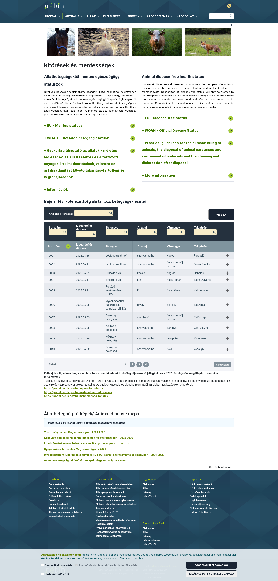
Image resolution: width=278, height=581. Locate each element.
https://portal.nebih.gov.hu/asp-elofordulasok (73, 388)
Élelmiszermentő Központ (203, 508)
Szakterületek (104, 479)
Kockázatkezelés (105, 516)
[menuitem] (53, 16)
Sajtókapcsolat (198, 496)
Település (200, 246)
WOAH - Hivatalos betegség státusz (78, 138)
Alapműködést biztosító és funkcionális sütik (107, 565)
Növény (147, 492)
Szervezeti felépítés (59, 488)
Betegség (112, 246)
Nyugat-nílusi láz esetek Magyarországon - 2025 (75, 449)
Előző (52, 364)
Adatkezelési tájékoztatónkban (61, 554)
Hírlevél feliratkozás (200, 512)
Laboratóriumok (151, 540)
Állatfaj (142, 246)
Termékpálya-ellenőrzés (109, 535)
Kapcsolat (196, 479)
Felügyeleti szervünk (60, 496)
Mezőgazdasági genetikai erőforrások (116, 520)
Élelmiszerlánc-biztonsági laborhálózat (116, 504)
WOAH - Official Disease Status (172, 130)
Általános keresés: (61, 213)
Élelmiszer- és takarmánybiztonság (115, 500)
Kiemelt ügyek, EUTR (107, 512)
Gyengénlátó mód (229, 6)
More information (160, 175)
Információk (57, 189)
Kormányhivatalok (200, 492)
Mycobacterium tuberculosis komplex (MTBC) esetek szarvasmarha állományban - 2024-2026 (104, 455)
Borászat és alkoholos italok (111, 496)
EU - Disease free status (166, 118)
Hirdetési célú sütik (57, 574)
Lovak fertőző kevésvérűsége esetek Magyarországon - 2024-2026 (86, 443)
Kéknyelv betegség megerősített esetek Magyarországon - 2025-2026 (88, 437)
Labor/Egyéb (149, 496)
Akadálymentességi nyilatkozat (66, 512)
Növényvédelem (104, 524)
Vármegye (173, 246)
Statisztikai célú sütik (58, 565)
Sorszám (54, 246)
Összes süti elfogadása (211, 565)
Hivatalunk (55, 479)
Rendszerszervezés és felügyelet (114, 532)
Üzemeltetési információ (62, 516)
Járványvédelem (105, 508)
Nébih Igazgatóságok (201, 484)
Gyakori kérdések (154, 523)
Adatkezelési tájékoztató (62, 508)
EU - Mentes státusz (65, 125)
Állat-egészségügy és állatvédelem (114, 484)
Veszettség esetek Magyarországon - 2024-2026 (74, 432)
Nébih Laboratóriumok (202, 488)
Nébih (99, 6)
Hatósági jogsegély (200, 504)
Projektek (54, 500)
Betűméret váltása (231, 25)
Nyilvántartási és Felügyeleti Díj (113, 528)
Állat (145, 488)
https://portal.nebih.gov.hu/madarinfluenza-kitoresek (78, 392)
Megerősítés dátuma (84, 246)
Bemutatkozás (56, 484)
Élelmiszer (148, 484)
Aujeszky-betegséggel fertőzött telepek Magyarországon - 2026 (85, 460)
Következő (222, 364)
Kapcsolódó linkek (59, 504)
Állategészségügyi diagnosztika (113, 488)
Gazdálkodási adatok (60, 492)
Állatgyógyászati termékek (110, 492)
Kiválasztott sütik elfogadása (211, 573)
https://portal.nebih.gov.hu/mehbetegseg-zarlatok (76, 396)
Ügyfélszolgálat (198, 500)
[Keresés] (231, 16)
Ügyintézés (150, 479)
